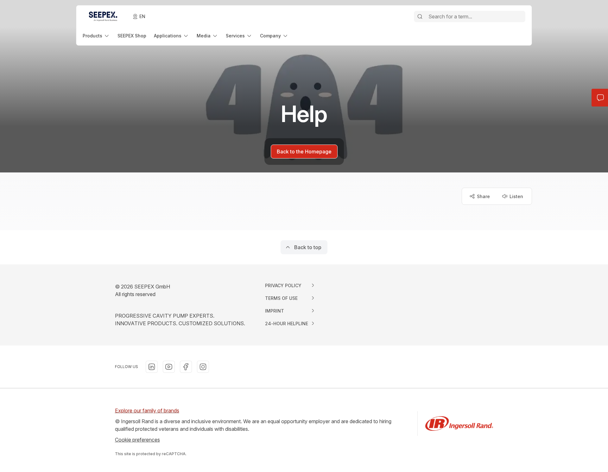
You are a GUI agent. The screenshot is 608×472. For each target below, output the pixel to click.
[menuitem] (96, 35)
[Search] (420, 16)
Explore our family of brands (147, 410)
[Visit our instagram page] (203, 367)
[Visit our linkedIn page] (152, 367)
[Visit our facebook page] (186, 367)
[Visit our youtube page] (169, 367)
